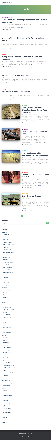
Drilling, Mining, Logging (8, 262)
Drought (4, 254)
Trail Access (5, 380)
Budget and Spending (7, 252)
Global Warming (6, 267)
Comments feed (5, 420)
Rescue (4, 297)
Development (25, 129)
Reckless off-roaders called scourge (16, 91)
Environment (25, 193)
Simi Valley (5, 370)
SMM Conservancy (7, 327)
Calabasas (5, 342)
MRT (4, 322)
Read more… (20, 27)
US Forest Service (6, 330)
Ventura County (6, 378)
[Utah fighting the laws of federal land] (11, 134)
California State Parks (7, 17)
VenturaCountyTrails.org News (25, 433)
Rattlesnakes (5, 403)
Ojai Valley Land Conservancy (9, 325)
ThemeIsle (30, 436)
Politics (4, 337)
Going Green (5, 269)
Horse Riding (5, 239)
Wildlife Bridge (6, 408)
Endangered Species (7, 395)
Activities (4, 232)
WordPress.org (5, 422)
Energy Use (5, 264)
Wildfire (4, 285)
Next (28, 215)
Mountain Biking (6, 242)
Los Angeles (5, 352)
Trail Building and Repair (7, 383)
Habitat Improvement (7, 272)
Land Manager (5, 307)
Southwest (5, 375)
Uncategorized (5, 385)
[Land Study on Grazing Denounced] (11, 199)
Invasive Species (6, 274)
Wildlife (4, 388)
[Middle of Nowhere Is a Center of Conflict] (11, 177)
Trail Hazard (5, 299)
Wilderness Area (6, 332)
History (3, 302)
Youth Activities (6, 249)
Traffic (4, 279)
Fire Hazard (4, 287)
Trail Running (5, 247)
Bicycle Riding (6, 234)
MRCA (4, 319)
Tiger (4, 405)
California (4, 54)
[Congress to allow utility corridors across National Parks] (11, 156)
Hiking (4, 237)
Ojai (3, 360)
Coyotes (4, 392)
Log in (3, 414)
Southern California (7, 372)
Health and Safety (6, 290)
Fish (4, 397)
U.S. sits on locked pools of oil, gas (15, 75)
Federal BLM (24, 105)
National (4, 357)
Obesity (4, 294)
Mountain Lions (6, 400)
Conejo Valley (6, 347)
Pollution (5, 277)
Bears (4, 390)
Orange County (6, 362)
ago (8, 29)
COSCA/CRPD (5, 312)
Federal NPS (5, 317)
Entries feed (5, 417)
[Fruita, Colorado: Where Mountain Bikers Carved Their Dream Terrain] (11, 111)
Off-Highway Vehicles (7, 244)
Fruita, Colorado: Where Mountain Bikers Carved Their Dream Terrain (34, 110)
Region (3, 340)
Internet (4, 305)
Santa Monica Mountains (8, 367)
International (5, 350)
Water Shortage (6, 282)
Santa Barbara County (7, 365)
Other (3, 335)
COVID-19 (5, 292)
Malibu (4, 355)
